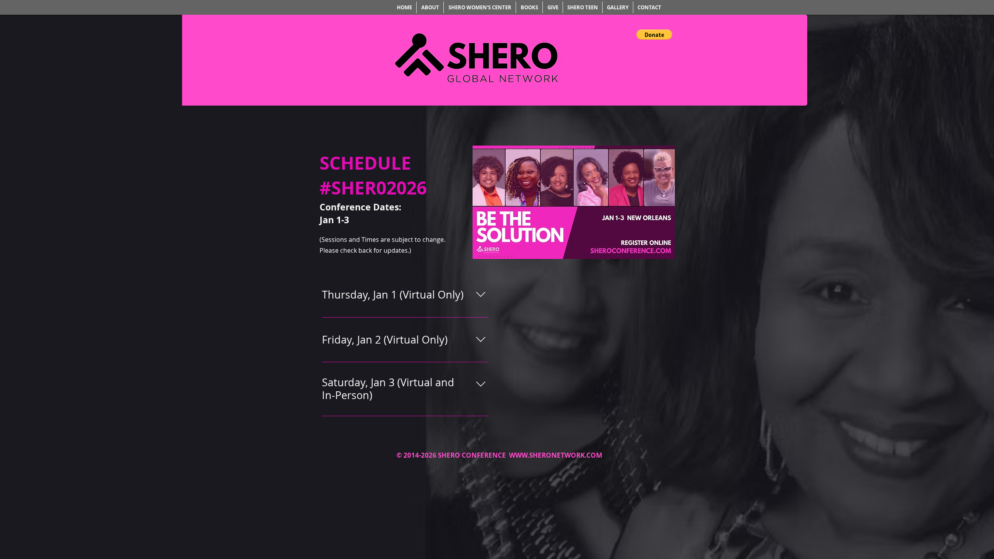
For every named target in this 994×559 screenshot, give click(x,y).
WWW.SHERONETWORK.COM (555, 455)
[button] (654, 35)
